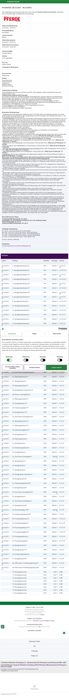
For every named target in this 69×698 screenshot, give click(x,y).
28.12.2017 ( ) (5, 284)
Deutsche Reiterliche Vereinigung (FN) (26, 665)
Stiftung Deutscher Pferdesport (56, 665)
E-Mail (42, 614)
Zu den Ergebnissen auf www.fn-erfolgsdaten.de (16, 246)
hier (39, 626)
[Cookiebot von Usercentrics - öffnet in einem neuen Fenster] (59, 329)
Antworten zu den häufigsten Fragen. (44, 620)
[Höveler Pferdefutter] (34, 687)
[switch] (26, 360)
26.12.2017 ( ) (5, 266)
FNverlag (42, 665)
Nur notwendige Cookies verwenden (12, 367)
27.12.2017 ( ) (5, 275)
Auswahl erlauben (34, 367)
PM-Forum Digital (6, 666)
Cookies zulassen (56, 367)
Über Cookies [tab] (57, 333)
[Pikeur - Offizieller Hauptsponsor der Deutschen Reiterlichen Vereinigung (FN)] (34, 678)
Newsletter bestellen (34, 630)
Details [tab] (34, 333)
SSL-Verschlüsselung (27, 669)
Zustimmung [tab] (12, 333)
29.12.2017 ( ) (5, 293)
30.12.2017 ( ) (5, 297)
